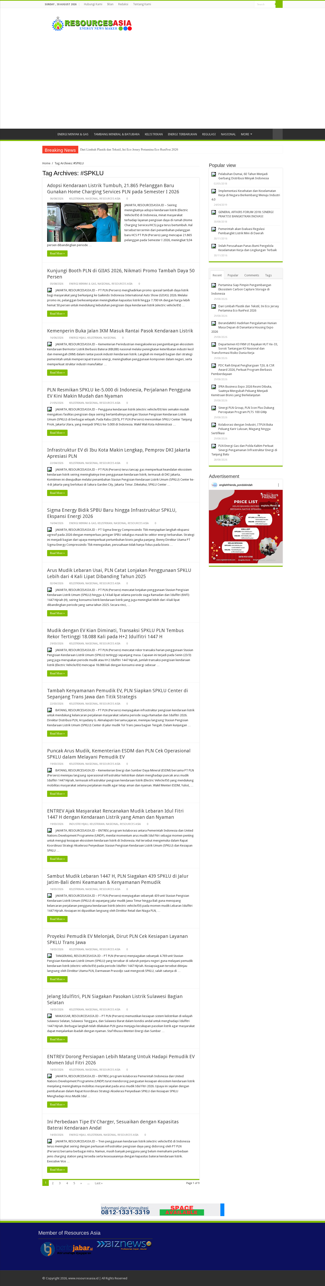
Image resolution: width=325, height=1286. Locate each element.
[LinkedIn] (246, 4)
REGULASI (209, 134)
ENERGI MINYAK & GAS (73, 134)
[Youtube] (250, 4)
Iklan (110, 4)
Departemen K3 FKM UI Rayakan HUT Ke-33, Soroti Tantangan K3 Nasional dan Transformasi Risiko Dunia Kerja (244, 348)
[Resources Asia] (89, 22)
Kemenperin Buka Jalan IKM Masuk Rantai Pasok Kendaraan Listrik (120, 331)
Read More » (57, 253)
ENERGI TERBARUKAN (182, 134)
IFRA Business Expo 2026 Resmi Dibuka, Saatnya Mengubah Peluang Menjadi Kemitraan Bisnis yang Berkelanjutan (241, 391)
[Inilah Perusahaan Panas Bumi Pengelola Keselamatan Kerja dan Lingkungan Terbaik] (213, 246)
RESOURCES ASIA (109, 198)
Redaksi (123, 4)
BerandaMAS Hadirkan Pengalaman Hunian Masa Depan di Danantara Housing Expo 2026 (244, 327)
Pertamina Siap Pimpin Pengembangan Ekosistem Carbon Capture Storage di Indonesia (241, 289)
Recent (217, 275)
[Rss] (228, 4)
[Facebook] (237, 4)
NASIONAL (228, 134)
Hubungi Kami (93, 4)
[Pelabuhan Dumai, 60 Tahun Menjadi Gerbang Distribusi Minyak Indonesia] (213, 174)
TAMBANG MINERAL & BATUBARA (117, 134)
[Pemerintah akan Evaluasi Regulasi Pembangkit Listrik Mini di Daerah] (213, 229)
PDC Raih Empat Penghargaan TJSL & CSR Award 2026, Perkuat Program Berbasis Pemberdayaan (242, 370)
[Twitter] (241, 4)
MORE (245, 134)
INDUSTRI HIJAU (78, 824)
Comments (251, 275)
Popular (233, 275)
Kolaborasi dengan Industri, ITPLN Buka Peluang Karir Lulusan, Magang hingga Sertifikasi (242, 429)
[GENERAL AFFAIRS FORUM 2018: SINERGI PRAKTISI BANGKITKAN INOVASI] (213, 212)
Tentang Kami (142, 4)
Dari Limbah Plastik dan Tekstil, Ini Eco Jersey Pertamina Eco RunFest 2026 (129, 149)
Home (48, 134)
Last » (99, 1183)
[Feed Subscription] (198, 173)
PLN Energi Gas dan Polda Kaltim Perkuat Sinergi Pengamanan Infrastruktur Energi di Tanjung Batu (244, 450)
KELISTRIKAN (154, 134)
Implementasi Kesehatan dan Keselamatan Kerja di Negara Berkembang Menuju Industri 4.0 (245, 195)
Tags (268, 275)
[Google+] (232, 4)
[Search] (279, 4)
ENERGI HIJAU (77, 337)
